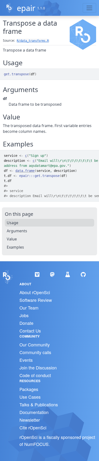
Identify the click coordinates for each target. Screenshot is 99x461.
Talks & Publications (38, 404)
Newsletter (29, 420)
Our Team (28, 307)
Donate (26, 323)
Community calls (35, 352)
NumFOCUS (36, 444)
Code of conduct (35, 375)
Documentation (34, 412)
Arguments (17, 230)
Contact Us (30, 330)
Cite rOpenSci (32, 427)
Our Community (34, 344)
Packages (28, 389)
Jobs (24, 315)
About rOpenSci (34, 292)
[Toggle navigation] (89, 8)
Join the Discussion (38, 367)
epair (26, 8)
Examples (15, 247)
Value (12, 239)
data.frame (25, 171)
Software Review (35, 300)
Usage (12, 222)
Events (26, 360)
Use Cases (30, 397)
